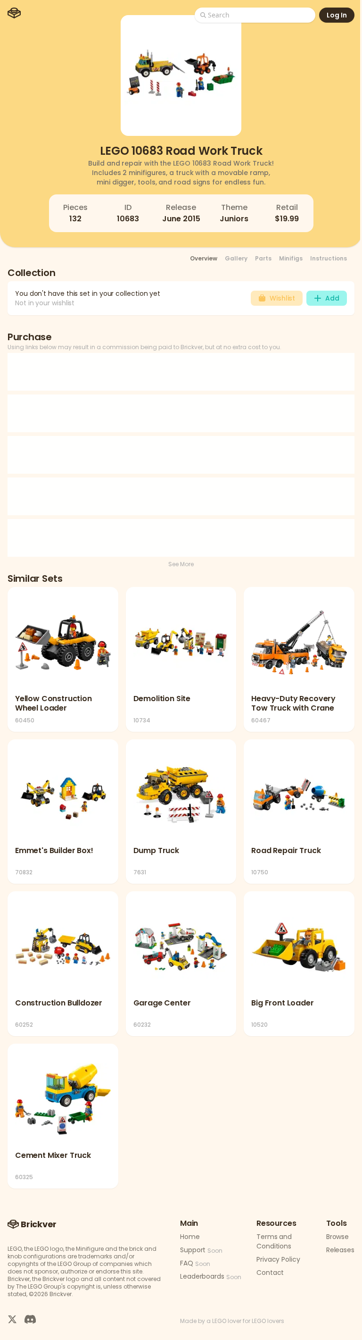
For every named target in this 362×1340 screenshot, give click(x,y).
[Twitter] (12, 1319)
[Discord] (30, 1319)
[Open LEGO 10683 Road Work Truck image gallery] (181, 75)
